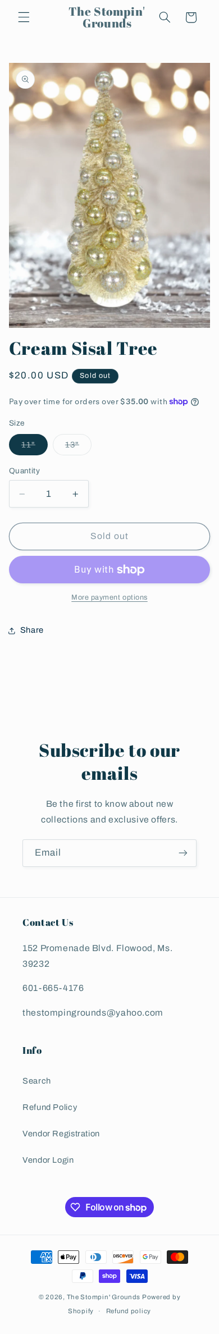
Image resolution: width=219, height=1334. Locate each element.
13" (78, 447)
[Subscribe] (183, 853)
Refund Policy (49, 1107)
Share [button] (32, 629)
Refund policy (129, 1311)
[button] (23, 17)
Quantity (24, 471)
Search (36, 1080)
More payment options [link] (109, 597)
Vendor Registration (61, 1133)
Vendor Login (48, 1159)
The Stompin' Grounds (104, 1297)
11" (34, 447)
